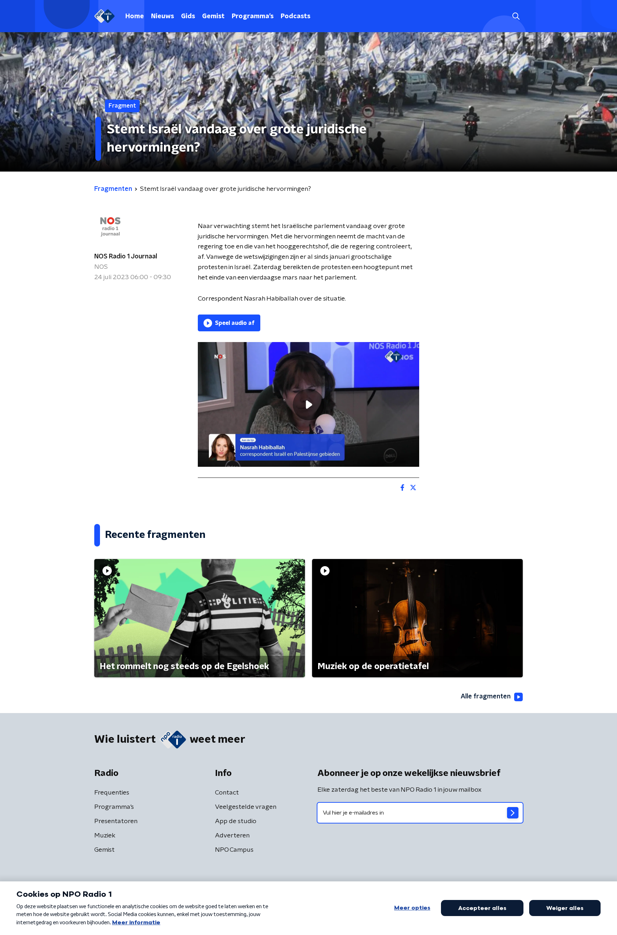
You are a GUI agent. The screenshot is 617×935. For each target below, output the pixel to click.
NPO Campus (234, 850)
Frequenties (111, 793)
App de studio (235, 821)
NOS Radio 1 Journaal (125, 256)
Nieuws (162, 16)
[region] (308, 404)
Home (134, 16)
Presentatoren (115, 821)
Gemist (213, 16)
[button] (516, 16)
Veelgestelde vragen (245, 807)
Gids (188, 16)
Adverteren (232, 835)
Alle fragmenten (486, 696)
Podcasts (295, 16)
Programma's (253, 16)
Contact (227, 793)
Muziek (104, 835)
